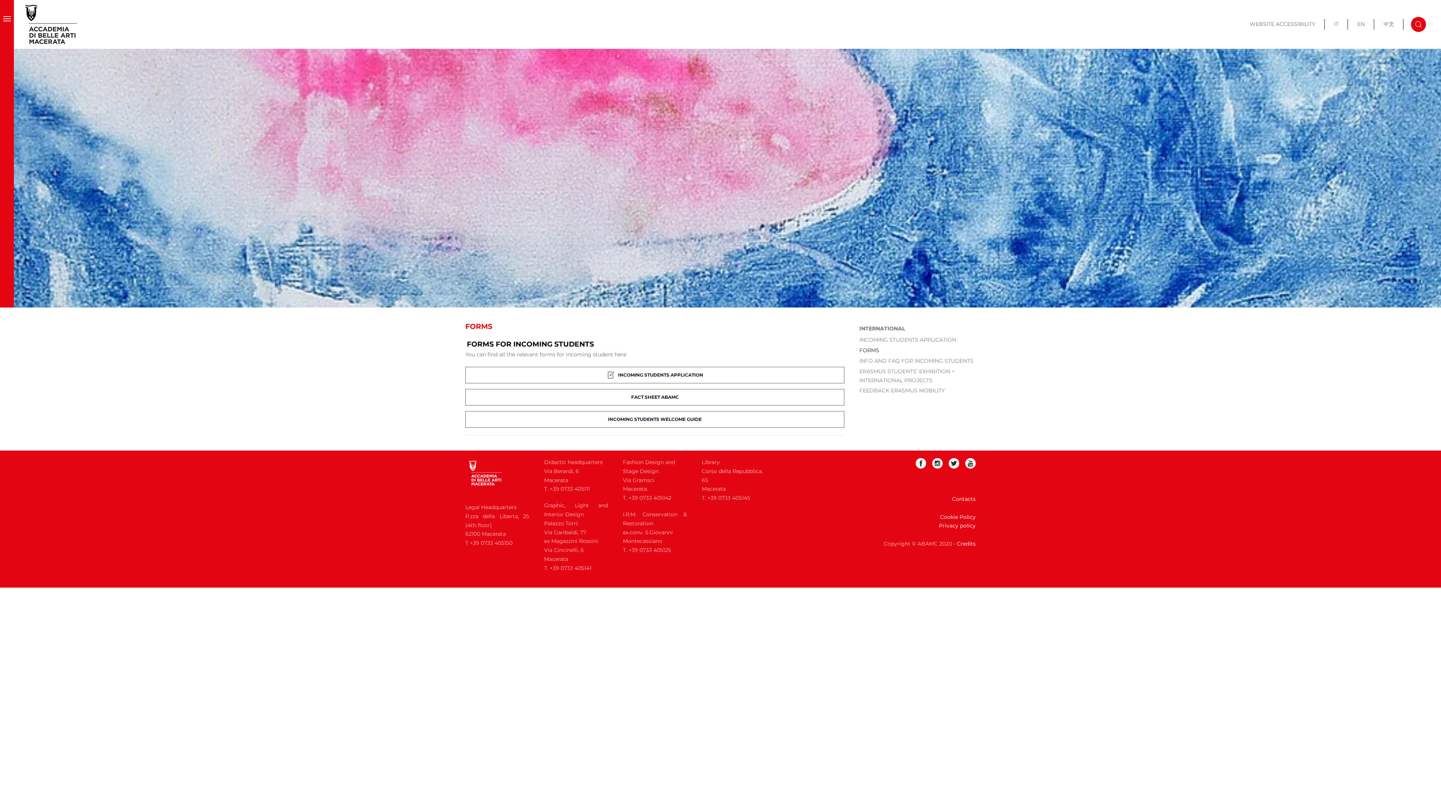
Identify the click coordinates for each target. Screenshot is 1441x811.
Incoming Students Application (907, 339)
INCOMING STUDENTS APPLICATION (660, 375)
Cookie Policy (958, 517)
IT (1336, 24)
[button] (7, 24)
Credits (966, 543)
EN (1361, 24)
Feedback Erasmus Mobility (902, 390)
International (882, 328)
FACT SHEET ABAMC (655, 397)
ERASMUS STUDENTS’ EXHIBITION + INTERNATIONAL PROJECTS (907, 376)
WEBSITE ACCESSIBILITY (1282, 24)
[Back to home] (51, 24)
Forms (869, 350)
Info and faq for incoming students (916, 360)
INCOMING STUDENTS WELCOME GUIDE (655, 419)
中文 (1389, 24)
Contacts (964, 499)
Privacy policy (957, 525)
